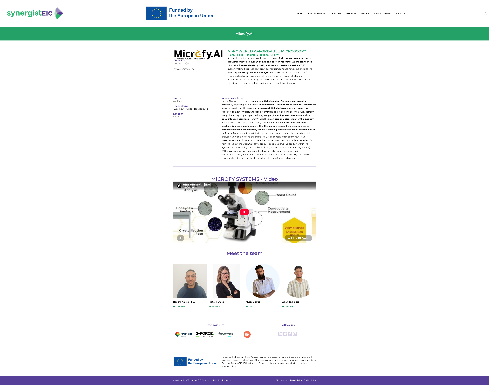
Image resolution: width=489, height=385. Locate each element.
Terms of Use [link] (282, 380)
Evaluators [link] (351, 13)
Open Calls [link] (336, 13)
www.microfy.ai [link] (181, 63)
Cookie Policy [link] (310, 380)
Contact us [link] (400, 13)
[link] (35, 13)
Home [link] (299, 13)
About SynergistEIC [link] (317, 13)
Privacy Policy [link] (295, 380)
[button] (486, 13)
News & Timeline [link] (382, 13)
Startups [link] (365, 13)
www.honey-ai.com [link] (184, 69)
